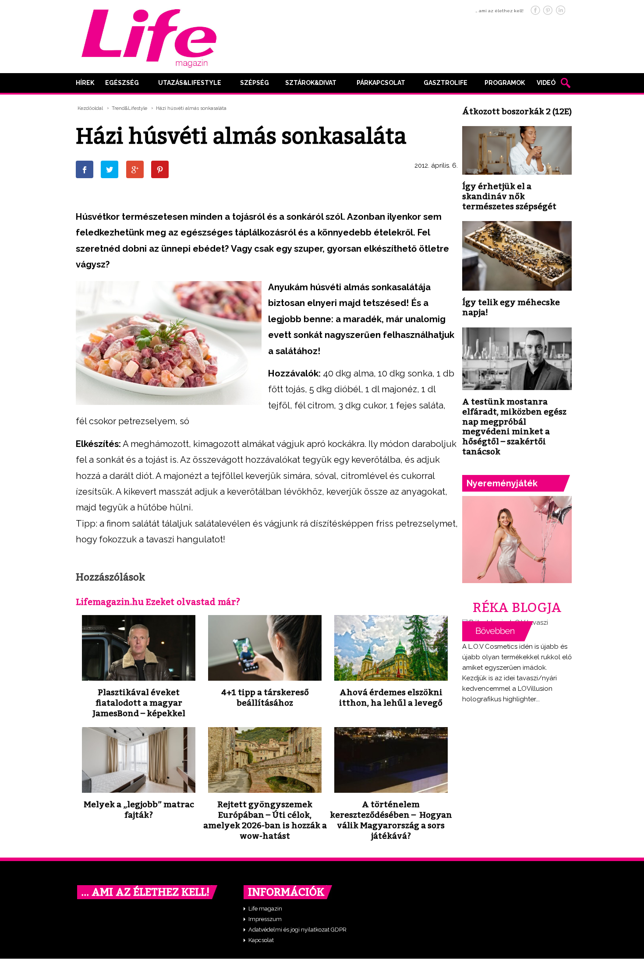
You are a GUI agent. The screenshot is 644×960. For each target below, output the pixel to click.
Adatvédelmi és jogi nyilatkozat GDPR (297, 929)
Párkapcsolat (381, 82)
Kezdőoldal (90, 108)
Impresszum (265, 919)
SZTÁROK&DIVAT (310, 82)
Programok (505, 82)
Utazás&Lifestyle (189, 82)
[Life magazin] (149, 36)
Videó (546, 82)
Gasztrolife (445, 82)
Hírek (85, 82)
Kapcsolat (261, 940)
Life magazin (265, 908)
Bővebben (497, 631)
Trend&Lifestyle (129, 108)
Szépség (254, 82)
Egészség (122, 82)
